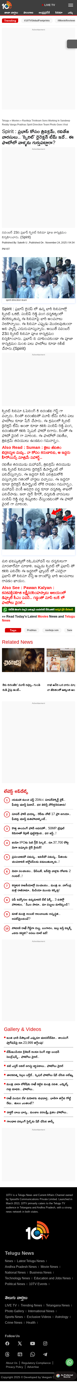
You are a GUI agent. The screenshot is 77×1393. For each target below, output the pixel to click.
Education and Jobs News (52, 1278)
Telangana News (58, 1305)
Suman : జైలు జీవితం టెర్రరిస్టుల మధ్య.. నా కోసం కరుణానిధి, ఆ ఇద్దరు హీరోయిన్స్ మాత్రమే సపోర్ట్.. (36, 452)
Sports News (14, 1317)
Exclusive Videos (39, 1317)
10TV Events (38, 1284)
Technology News (17, 1278)
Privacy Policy (14, 1366)
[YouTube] (33, 1343)
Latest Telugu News (31, 1261)
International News (41, 1311)
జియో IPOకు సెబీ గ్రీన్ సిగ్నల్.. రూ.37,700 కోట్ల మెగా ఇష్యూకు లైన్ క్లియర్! (40, 845)
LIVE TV (49, 5)
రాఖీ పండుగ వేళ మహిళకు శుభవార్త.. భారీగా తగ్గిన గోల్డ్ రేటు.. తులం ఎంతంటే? (39, 1100)
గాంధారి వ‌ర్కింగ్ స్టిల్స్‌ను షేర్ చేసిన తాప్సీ (30, 1121)
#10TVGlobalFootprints (37, 20)
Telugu (5, 120)
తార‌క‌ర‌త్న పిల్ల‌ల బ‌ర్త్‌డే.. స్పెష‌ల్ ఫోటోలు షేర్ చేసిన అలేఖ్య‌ (40, 1075)
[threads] (8, 1354)
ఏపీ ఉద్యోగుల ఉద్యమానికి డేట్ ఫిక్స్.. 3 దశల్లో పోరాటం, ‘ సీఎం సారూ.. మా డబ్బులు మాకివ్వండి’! (40, 902)
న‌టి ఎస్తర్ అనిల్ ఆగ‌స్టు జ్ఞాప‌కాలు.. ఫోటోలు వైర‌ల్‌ (35, 1066)
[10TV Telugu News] (7, 5)
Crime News (13, 1322)
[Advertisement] (38, 70)
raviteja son (51, 630)
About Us (11, 1362)
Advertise (33, 1366)
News (9, 1261)
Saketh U (22, 242)
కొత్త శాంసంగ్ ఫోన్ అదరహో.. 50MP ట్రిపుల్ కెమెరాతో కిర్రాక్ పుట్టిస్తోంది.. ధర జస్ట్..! (38, 830)
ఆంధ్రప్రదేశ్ (44, 12)
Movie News (49, 1266)
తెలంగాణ (28, 12)
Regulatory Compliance (36, 1362)
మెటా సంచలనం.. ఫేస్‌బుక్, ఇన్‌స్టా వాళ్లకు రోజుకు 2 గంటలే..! (41, 873)
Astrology (61, 1317)
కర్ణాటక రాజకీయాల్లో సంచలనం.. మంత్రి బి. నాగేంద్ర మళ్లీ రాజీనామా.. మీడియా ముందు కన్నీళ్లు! (41, 887)
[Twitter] (21, 1343)
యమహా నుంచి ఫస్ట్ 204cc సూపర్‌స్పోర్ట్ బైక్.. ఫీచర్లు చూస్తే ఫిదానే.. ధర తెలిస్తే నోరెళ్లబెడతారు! (39, 802)
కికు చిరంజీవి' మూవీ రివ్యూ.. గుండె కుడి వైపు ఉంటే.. (21, 687)
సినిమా (58, 12)
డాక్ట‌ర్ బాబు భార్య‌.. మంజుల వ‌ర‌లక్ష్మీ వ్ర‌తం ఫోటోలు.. (37, 1112)
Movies (16, 120)
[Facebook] (8, 1343)
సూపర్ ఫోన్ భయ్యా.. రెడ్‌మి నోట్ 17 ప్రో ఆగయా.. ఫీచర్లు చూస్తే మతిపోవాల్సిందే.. (41, 816)
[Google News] (21, 1354)
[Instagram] (46, 1343)
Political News (15, 1284)
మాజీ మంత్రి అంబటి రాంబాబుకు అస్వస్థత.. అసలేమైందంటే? (36, 916)
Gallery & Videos (22, 1029)
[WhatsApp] (33, 1354)
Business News (41, 1272)
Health (31, 1322)
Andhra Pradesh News (21, 1266)
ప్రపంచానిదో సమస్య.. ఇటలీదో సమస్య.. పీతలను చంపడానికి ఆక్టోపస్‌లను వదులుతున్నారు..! (39, 859)
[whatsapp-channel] (38, 609)
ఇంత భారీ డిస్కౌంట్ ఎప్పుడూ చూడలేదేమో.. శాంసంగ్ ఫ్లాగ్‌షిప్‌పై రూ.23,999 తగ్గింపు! (37, 1040)
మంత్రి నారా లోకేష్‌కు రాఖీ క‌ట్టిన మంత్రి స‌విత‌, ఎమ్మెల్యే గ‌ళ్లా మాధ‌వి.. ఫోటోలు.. (37, 1086)
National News (15, 1272)
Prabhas (32, 630)
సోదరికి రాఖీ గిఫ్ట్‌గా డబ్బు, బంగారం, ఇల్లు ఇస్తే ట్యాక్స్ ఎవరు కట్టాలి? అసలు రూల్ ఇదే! (42, 930)
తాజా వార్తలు (11, 12)
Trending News (31, 1305)
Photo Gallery (14, 1311)
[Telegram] (46, 1354)
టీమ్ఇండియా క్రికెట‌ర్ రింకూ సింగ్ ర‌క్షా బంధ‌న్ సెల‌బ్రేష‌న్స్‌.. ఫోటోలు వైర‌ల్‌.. (33, 1054)
